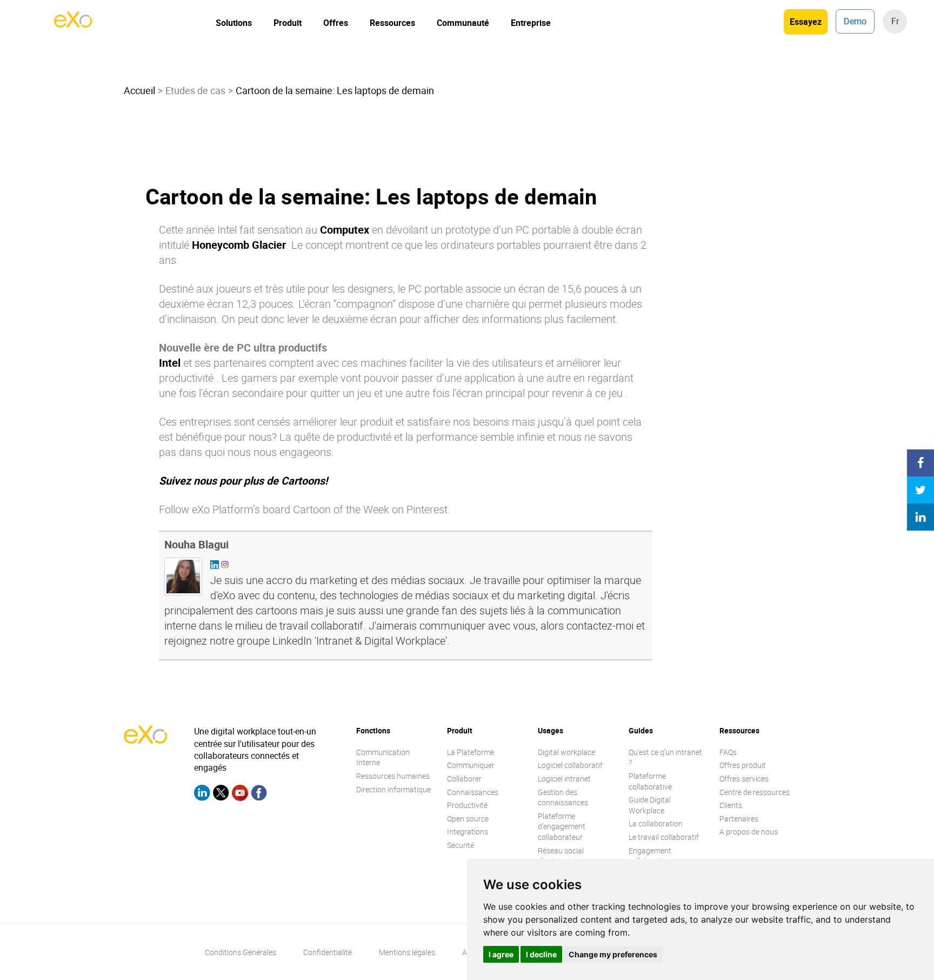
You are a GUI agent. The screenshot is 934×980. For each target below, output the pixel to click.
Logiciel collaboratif (570, 765)
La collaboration (656, 823)
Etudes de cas (195, 90)
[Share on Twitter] (920, 490)
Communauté (463, 23)
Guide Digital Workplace (650, 805)
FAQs (728, 752)
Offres (335, 23)
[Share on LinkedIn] (920, 517)
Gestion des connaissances (563, 797)
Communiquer (471, 765)
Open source (468, 818)
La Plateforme (470, 752)
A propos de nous (748, 831)
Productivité (467, 805)
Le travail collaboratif (664, 837)
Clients (730, 805)
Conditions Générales (240, 952)
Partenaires (738, 818)
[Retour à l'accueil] (73, 24)
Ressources (392, 23)
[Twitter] (221, 794)
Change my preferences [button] (613, 954)
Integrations (467, 831)
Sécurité (460, 845)
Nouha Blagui (196, 544)
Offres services (744, 778)
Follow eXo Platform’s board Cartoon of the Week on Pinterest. (304, 509)
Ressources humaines (393, 776)
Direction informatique (393, 789)
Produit (287, 23)
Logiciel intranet (564, 778)
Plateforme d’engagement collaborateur (561, 826)
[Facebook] (259, 794)
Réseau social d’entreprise (561, 855)
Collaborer (464, 778)
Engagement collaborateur (651, 855)
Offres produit (742, 765)
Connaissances (472, 792)
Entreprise (531, 23)
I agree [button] (501, 954)
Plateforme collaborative (650, 781)
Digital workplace (566, 752)
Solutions (234, 23)
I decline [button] (541, 954)
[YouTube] (240, 794)
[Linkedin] (202, 794)
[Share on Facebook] (920, 462)
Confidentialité (327, 952)
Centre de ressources (754, 792)
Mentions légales (407, 952)
